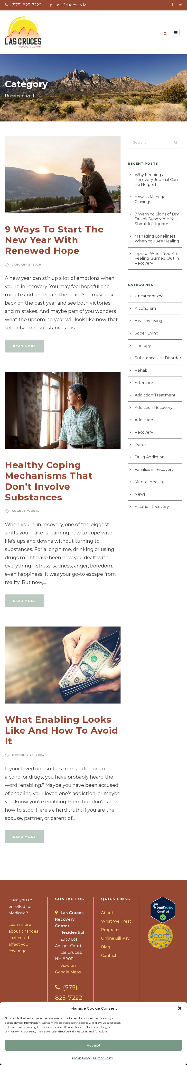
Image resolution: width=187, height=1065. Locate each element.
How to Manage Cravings (150, 199)
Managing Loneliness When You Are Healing (157, 238)
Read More (24, 346)
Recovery (144, 432)
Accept (93, 1045)
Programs (110, 930)
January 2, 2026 (26, 264)
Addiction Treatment (155, 395)
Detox (141, 444)
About (107, 912)
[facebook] (172, 4)
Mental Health (149, 482)
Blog (105, 947)
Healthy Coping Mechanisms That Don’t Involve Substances (49, 481)
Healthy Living (148, 320)
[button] (179, 1008)
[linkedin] (180, 4)
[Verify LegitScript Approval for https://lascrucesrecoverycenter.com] (163, 909)
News (140, 494)
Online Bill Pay (115, 938)
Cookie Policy (81, 1058)
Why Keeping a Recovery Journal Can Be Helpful (156, 179)
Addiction (144, 420)
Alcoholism (145, 308)
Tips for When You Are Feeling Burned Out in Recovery (157, 258)
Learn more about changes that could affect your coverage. (23, 937)
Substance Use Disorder (158, 358)
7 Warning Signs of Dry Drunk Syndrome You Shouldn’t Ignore (157, 219)
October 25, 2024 (28, 755)
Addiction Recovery (154, 407)
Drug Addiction (150, 457)
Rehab (141, 370)
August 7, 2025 (25, 511)
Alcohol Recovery (152, 506)
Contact (109, 955)
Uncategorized (149, 296)
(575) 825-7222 (26, 4)
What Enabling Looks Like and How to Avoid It (61, 730)
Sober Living (147, 333)
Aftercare (144, 382)
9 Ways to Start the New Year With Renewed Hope (54, 240)
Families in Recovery (154, 469)
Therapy (143, 345)
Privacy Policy (103, 1058)
